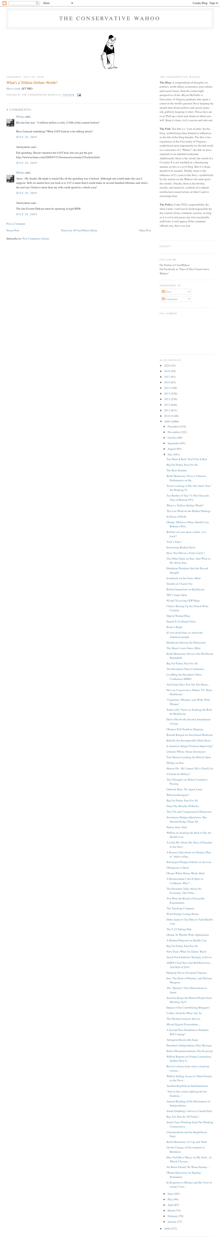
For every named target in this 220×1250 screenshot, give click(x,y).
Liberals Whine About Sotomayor (186, 751)
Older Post (145, 230)
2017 (167, 377)
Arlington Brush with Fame (182, 1040)
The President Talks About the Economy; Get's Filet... (184, 891)
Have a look (13, 88)
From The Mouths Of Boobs (183, 806)
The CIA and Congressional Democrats (189, 812)
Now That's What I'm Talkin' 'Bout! (187, 951)
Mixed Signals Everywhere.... (183, 1024)
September (174, 443)
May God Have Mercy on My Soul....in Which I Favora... (189, 1159)
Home (93, 230)
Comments (171, 299)
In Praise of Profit (176, 516)
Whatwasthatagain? (178, 795)
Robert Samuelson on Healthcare (186, 589)
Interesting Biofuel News (181, 547)
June (171, 1194)
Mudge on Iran (175, 763)
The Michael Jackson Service (183, 1019)
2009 (167, 421)
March (172, 1210)
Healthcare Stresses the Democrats (186, 642)
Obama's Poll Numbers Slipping (185, 729)
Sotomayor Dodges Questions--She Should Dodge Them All (187, 819)
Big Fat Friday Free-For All (182, 800)
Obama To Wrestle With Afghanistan (188, 935)
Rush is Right (174, 627)
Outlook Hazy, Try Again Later (184, 789)
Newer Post (12, 230)
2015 (167, 388)
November (174, 432)
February (173, 1216)
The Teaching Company (180, 908)
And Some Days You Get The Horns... (188, 684)
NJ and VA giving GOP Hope (183, 600)
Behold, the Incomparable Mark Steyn (189, 740)
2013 (167, 399)
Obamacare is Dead (178, 867)
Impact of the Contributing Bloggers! (188, 1007)
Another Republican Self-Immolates (187, 1086)
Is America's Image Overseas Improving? (190, 746)
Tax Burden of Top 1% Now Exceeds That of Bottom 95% (188, 498)
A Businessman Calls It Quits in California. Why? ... (185, 881)
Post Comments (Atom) (35, 238)
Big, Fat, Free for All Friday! (183, 1117)
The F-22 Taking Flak (179, 929)
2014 (167, 393)
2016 (167, 382)
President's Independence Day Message (189, 1045)
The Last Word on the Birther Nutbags (189, 511)
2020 (167, 365)
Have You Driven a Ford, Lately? (186, 553)
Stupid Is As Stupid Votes (181, 621)
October (172, 437)
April (171, 1205)
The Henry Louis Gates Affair (183, 648)
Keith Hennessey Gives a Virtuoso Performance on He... (186, 478)
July (170, 454)
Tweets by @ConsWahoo (75, 230)
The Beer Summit (177, 470)
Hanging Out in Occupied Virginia (187, 973)
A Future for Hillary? (178, 774)
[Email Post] (78, 95)
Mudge (20, 116)
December (174, 426)
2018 (167, 371)
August (172, 449)
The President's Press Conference (185, 669)
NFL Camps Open (177, 595)
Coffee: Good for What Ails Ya (184, 1013)
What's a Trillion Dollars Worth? (31, 82)
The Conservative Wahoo (109, 18)
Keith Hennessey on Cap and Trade (187, 1142)
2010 (167, 416)
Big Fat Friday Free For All (182, 465)
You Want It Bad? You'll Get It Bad (187, 459)
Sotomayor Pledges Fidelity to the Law (189, 862)
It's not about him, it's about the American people (185, 635)
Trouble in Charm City (180, 584)
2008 (167, 1228)
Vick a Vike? (174, 542)
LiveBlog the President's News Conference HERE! (184, 677)
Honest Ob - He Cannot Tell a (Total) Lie (190, 768)
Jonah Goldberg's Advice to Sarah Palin (189, 1111)
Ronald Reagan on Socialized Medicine (190, 735)
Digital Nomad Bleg (178, 616)
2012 (167, 405)
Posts (168, 292)
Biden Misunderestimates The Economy (190, 1051)
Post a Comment (15, 224)
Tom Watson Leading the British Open (189, 757)
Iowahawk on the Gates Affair (184, 578)
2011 (167, 410)
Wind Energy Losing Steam (183, 914)
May (171, 1199)
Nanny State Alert (177, 827)
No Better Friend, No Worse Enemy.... (188, 1167)
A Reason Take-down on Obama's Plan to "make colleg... (189, 854)
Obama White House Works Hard (186, 873)
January (172, 1222)
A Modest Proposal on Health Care (187, 940)
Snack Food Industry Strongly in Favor (189, 957)
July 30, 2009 (26, 137)
